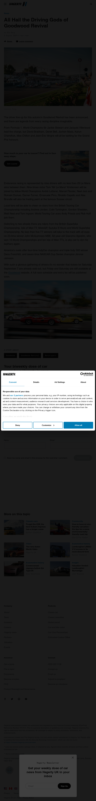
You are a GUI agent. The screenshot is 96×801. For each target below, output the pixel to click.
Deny (17, 425)
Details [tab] (36, 382)
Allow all (78, 425)
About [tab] (83, 382)
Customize (46, 425)
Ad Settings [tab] (59, 382)
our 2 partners (16, 395)
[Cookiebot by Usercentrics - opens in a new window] (82, 374)
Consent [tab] (12, 382)
